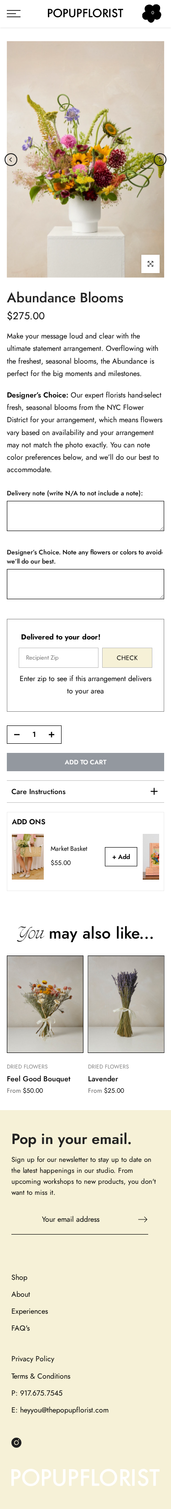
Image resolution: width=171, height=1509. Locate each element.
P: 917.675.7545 (36, 1393)
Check (127, 657)
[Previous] (11, 159)
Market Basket (69, 849)
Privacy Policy (32, 1358)
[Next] (160, 159)
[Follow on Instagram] (16, 1442)
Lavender (103, 1079)
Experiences (29, 1311)
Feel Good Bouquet (38, 1079)
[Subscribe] (138, 1219)
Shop (19, 1277)
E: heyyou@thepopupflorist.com (60, 1410)
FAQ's (20, 1328)
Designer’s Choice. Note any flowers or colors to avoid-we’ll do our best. (85, 557)
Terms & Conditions (40, 1376)
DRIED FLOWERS (27, 1067)
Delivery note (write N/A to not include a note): (75, 493)
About (20, 1294)
